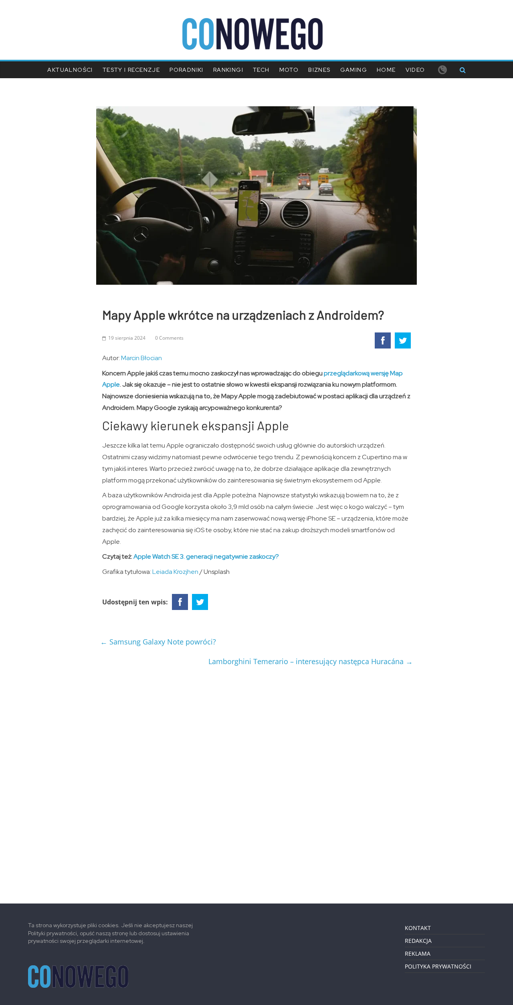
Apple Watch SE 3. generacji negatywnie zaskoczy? (206, 556)
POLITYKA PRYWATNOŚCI (438, 966)
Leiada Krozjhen (175, 571)
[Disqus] (256, 781)
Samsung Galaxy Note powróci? (158, 641)
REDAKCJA (418, 940)
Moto (289, 69)
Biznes (319, 69)
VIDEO (415, 69)
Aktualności (70, 69)
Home (386, 69)
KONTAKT (418, 928)
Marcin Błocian (141, 358)
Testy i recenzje (131, 69)
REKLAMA (417, 953)
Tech (261, 69)
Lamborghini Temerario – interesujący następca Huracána (310, 661)
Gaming (353, 69)
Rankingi (228, 69)
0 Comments (169, 337)
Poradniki (187, 69)
